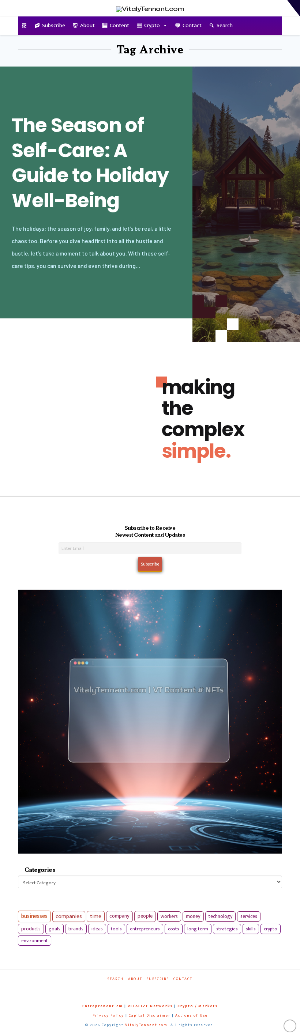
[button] (293, 8)
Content (119, 25)
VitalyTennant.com (146, 1025)
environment (34, 941)
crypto (270, 929)
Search (225, 25)
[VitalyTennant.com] (24, 25)
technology (220, 916)
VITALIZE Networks (150, 1006)
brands (75, 929)
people (145, 916)
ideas (97, 929)
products (31, 929)
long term (197, 929)
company (119, 916)
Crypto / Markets (197, 1006)
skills (251, 929)
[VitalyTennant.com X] (145, 989)
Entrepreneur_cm (102, 1006)
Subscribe (53, 25)
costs (173, 929)
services (248, 916)
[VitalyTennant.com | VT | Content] (170, 989)
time (95, 916)
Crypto (152, 25)
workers (169, 916)
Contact (192, 25)
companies (69, 916)
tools (116, 929)
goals (54, 929)
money (193, 916)
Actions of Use (191, 1015)
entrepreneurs (145, 929)
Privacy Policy (108, 1015)
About (87, 25)
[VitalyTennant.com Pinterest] (157, 989)
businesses (34, 916)
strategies (227, 929)
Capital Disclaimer (149, 1015)
